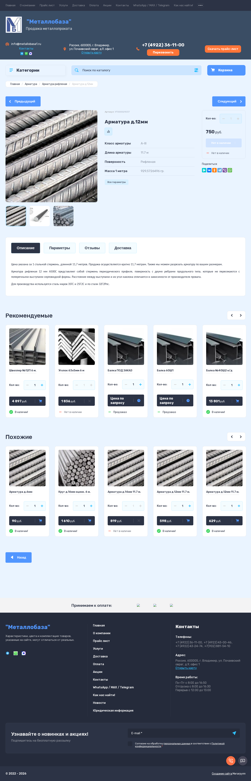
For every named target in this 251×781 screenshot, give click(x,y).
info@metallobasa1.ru (26, 44)
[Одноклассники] (214, 170)
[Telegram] (219, 170)
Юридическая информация (113, 710)
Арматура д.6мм (20, 491)
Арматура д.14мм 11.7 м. (124, 491)
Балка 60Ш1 (165, 370)
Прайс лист (47, 5)
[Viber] (225, 170)
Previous (231, 315)
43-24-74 (188, 646)
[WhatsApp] (230, 170)
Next (240, 315)
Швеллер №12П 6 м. (22, 370)
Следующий (227, 101)
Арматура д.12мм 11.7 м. (173, 491)
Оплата (94, 5)
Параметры (59, 248)
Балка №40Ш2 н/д (219, 370)
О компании (27, 5)
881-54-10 (217, 646)
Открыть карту (91, 52)
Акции (107, 5)
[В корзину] (40, 401)
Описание (26, 248)
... (200, 5)
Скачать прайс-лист (223, 49)
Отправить (234, 733)
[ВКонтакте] (209, 170)
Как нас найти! (183, 5)
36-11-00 (163, 45)
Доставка (78, 5)
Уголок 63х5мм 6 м (71, 370)
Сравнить (108, 131)
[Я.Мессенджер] (204, 170)
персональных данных (177, 743)
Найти (76, 70)
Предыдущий (25, 101)
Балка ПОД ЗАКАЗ (120, 370)
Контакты (122, 5)
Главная (10, 5)
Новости (99, 703)
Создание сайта (222, 773)
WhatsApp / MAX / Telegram (151, 5)
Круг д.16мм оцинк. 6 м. (74, 491)
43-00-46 (218, 642)
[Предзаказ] (139, 400)
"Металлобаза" (49, 21)
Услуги (63, 5)
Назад (21, 557)
